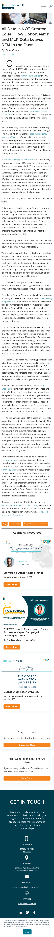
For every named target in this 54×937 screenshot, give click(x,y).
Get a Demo (27, 778)
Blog (4, 524)
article (18, 159)
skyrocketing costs (10, 460)
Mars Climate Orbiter (31, 75)
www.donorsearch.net (27, 903)
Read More (11, 584)
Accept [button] (27, 932)
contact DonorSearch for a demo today (20, 505)
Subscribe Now (27, 745)
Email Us (27, 851)
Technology (15, 524)
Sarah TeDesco (9, 469)
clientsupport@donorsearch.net (27, 887)
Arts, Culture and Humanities (35, 524)
